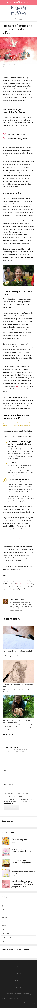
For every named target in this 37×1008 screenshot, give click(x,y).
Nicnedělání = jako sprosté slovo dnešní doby (18, 686)
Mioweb (32, 1003)
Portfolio (18, 980)
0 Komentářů (8, 67)
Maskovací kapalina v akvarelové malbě (19, 840)
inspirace (5, 918)
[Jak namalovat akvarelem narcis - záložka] (6, 873)
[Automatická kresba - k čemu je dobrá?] (18, 637)
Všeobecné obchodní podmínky (18, 994)
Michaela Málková (20, 65)
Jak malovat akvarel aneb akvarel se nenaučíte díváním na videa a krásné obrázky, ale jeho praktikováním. (23, 884)
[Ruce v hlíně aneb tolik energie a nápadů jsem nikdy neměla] (18, 706)
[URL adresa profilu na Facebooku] (13, 610)
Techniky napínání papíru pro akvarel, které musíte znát (22, 851)
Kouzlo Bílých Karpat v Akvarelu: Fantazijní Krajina (21, 862)
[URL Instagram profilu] (18, 610)
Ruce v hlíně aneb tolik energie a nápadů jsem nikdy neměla (18, 721)
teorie (4, 941)
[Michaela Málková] (18, 10)
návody (4, 929)
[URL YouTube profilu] (16, 610)
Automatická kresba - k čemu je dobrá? (18, 651)
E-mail (6, 777)
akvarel (4, 902)
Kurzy (18, 973)
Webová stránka (8, 784)
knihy (3, 922)
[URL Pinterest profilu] (21, 610)
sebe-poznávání (7, 937)
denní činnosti (6, 914)
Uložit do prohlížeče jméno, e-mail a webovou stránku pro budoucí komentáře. (16, 794)
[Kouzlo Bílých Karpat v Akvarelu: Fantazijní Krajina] (6, 863)
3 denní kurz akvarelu (23, 584)
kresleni (4, 925)
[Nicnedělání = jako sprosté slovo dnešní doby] (18, 671)
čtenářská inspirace (8, 906)
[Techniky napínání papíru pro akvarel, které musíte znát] (6, 852)
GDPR (18, 987)
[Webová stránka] (11, 610)
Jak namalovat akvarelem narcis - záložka (23, 873)
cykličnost (5, 910)
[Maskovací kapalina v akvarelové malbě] (6, 841)
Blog (18, 967)
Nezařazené (5, 933)
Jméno (6, 770)
